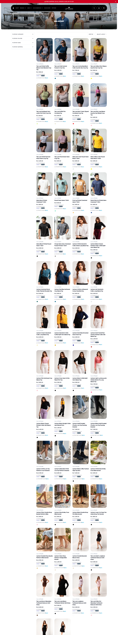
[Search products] (94, 8)
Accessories (37, 8)
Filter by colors (17, 38)
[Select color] (37, 80)
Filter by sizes (16, 42)
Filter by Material (17, 46)
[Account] (99, 8)
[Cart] (104, 8)
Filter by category (17, 34)
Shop (17, 8)
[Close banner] (116, 2)
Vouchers (47, 8)
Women (22, 8)
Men (28, 8)
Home (56, 25)
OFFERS (54, 8)
